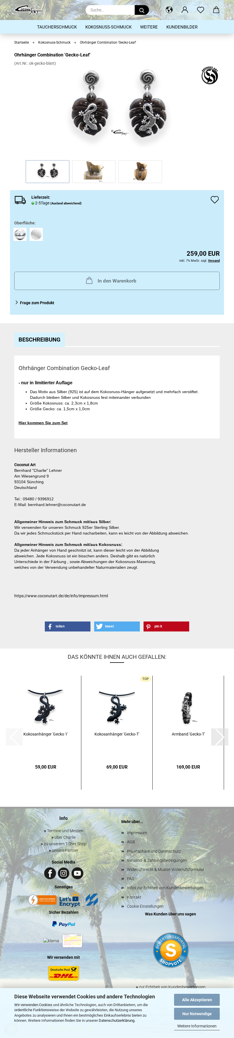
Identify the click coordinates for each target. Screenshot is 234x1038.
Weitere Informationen (197, 1026)
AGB (131, 842)
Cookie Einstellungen (145, 906)
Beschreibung (39, 339)
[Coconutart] (30, 10)
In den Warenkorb (117, 281)
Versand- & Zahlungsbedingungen (157, 860)
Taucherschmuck (57, 27)
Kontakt (134, 897)
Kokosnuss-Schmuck (108, 27)
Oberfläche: (25, 223)
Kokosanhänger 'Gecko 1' (45, 734)
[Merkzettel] (200, 10)
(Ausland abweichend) (66, 203)
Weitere (149, 27)
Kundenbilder (181, 27)
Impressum (137, 832)
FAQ (130, 878)
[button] (169, 10)
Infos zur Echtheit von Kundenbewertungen (165, 887)
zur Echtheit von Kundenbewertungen (170, 987)
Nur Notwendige (197, 1013)
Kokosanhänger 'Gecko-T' (116, 734)
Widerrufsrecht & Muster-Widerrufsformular (165, 869)
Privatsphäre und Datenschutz (154, 851)
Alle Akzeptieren (197, 1000)
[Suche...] (142, 10)
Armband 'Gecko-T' (188, 734)
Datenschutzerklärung (116, 1020)
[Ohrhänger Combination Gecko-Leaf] (117, 108)
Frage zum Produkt (37, 302)
